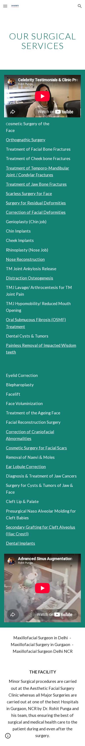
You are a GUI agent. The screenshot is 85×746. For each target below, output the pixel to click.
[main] (42, 41)
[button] (5, 6)
